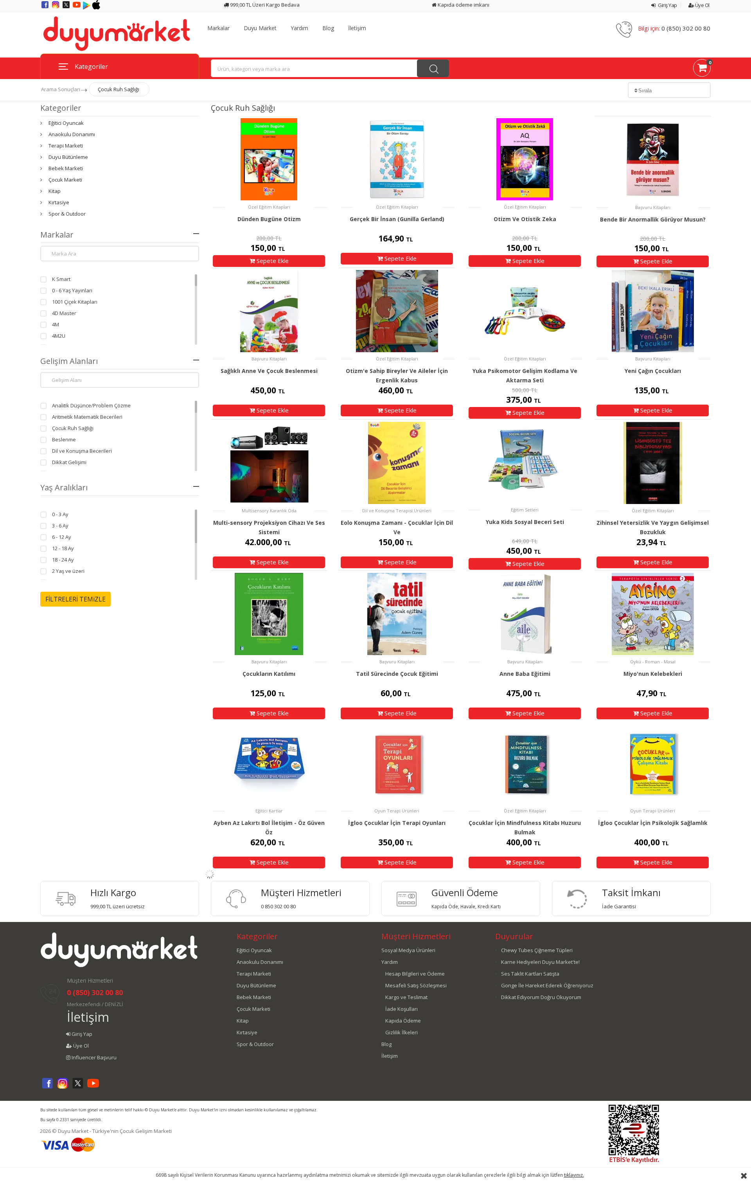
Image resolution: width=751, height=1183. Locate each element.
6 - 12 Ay (61, 536)
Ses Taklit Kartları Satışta (530, 973)
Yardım (299, 28)
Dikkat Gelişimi (69, 462)
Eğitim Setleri (525, 510)
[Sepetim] (702, 69)
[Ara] (433, 68)
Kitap (55, 190)
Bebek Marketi (66, 168)
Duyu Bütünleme (68, 156)
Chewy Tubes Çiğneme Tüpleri (537, 950)
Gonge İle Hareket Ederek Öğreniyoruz (547, 985)
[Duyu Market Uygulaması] (87, 7)
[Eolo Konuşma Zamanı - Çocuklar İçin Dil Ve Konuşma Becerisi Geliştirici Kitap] (397, 462)
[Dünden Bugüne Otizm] (269, 159)
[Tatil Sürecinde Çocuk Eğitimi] (397, 614)
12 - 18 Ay (63, 548)
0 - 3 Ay (60, 514)
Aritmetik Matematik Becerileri (87, 416)
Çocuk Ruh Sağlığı (118, 89)
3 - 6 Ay (60, 525)
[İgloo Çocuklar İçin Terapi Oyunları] (397, 763)
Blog (328, 28)
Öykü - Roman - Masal (653, 661)
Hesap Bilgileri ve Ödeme (415, 973)
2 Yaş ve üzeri (68, 570)
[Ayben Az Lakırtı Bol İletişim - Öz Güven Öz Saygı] (269, 763)
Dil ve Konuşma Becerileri (82, 450)
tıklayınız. (574, 1175)
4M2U (58, 335)
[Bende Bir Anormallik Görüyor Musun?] (652, 159)
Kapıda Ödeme (403, 1020)
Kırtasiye (59, 202)
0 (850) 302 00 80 (685, 28)
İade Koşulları (401, 1008)
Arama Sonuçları (60, 89)
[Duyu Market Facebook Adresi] (45, 7)
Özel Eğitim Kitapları (269, 207)
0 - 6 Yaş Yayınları (72, 290)
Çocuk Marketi (65, 179)
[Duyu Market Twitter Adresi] (66, 7)
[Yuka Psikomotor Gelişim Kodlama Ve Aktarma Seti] (525, 311)
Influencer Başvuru (93, 1057)
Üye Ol (702, 5)
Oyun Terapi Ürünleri (396, 811)
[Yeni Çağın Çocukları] (652, 311)
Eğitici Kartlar (269, 811)
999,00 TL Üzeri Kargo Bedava (264, 4)
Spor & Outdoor (67, 213)
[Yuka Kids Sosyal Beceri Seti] (525, 462)
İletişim (357, 28)
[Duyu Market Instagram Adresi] (56, 7)
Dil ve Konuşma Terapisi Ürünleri (396, 510)
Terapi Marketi (66, 145)
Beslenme (64, 439)
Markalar (218, 28)
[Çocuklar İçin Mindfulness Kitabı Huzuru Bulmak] (525, 763)
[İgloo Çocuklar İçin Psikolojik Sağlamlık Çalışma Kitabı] (652, 763)
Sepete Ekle (272, 261)
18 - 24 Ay (63, 559)
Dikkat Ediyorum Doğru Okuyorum (541, 997)
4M (55, 324)
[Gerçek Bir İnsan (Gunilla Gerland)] (397, 159)
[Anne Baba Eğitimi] (525, 614)
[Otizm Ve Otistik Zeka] (525, 159)
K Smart (61, 279)
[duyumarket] (117, 33)
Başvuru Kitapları (652, 207)
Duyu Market (260, 28)
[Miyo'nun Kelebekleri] (652, 614)
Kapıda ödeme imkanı (463, 4)
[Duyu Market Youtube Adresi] (77, 7)
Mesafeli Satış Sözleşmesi (416, 985)
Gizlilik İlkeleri (401, 1032)
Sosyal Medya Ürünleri (408, 950)
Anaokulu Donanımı (72, 134)
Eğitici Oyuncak (66, 122)
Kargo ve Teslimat (406, 997)
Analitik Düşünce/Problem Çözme (91, 405)
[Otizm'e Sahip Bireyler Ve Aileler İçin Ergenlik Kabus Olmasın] (397, 311)
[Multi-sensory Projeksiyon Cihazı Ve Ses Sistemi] (269, 462)
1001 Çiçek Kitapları (74, 301)
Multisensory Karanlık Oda (269, 510)
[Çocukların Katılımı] (269, 614)
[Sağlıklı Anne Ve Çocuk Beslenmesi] (269, 311)
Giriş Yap (667, 5)
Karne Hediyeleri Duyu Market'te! (540, 961)
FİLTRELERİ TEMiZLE (75, 599)
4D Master (64, 313)
